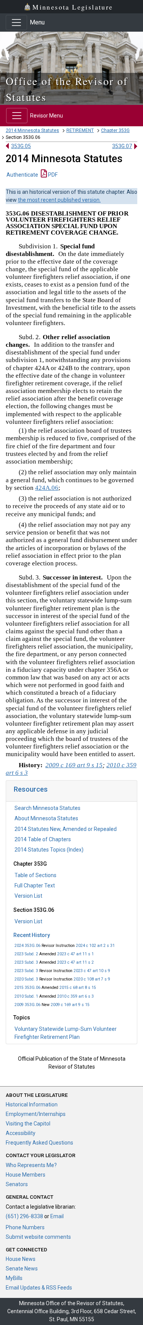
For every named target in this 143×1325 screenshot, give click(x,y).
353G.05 (21, 146)
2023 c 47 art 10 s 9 (92, 970)
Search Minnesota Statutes (47, 808)
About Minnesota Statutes (46, 818)
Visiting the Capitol (28, 1124)
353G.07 (122, 146)
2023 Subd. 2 (26, 953)
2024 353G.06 (27, 945)
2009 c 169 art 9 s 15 (70, 1004)
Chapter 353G (115, 130)
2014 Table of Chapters (42, 839)
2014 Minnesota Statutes (32, 130)
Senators (17, 1184)
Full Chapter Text (34, 885)
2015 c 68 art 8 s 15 (77, 987)
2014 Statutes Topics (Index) (49, 850)
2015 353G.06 (27, 987)
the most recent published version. (59, 200)
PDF (52, 175)
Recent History (31, 935)
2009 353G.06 (27, 1004)
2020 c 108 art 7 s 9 (92, 979)
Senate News (22, 1268)
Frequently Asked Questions (39, 1143)
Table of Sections (35, 875)
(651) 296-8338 (24, 1216)
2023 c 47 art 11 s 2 (75, 962)
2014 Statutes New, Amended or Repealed (65, 829)
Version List (28, 896)
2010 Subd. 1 (26, 996)
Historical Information (32, 1104)
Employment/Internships (36, 1114)
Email (57, 1216)
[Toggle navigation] (16, 22)
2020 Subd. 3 (26, 979)
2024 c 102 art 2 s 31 (95, 945)
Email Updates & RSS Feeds (39, 1288)
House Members (25, 1175)
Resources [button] (31, 789)
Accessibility (20, 1133)
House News (20, 1259)
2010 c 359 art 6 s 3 (75, 996)
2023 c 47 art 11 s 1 (75, 953)
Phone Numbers (25, 1227)
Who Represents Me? (31, 1165)
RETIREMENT (80, 130)
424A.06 (46, 487)
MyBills (14, 1278)
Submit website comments (38, 1237)
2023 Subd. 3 (26, 962)
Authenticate (22, 175)
